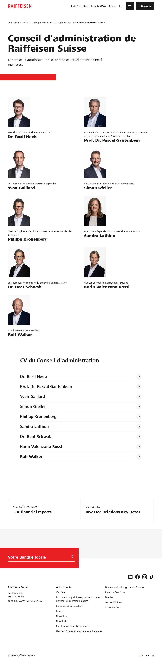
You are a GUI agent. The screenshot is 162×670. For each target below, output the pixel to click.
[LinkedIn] (130, 576)
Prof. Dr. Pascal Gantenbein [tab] (46, 386)
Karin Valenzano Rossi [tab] (41, 446)
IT (153, 655)
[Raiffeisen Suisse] (20, 6)
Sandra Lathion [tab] (34, 426)
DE (141, 655)
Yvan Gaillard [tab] (32, 396)
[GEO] (72, 556)
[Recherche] (120, 6)
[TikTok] (151, 576)
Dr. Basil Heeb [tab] (33, 376)
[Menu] (130, 6)
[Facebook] (137, 576)
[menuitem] (79, 6)
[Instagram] (144, 576)
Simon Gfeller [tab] (33, 406)
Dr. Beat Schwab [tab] (35, 436)
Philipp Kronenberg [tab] (38, 416)
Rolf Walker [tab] (31, 456)
